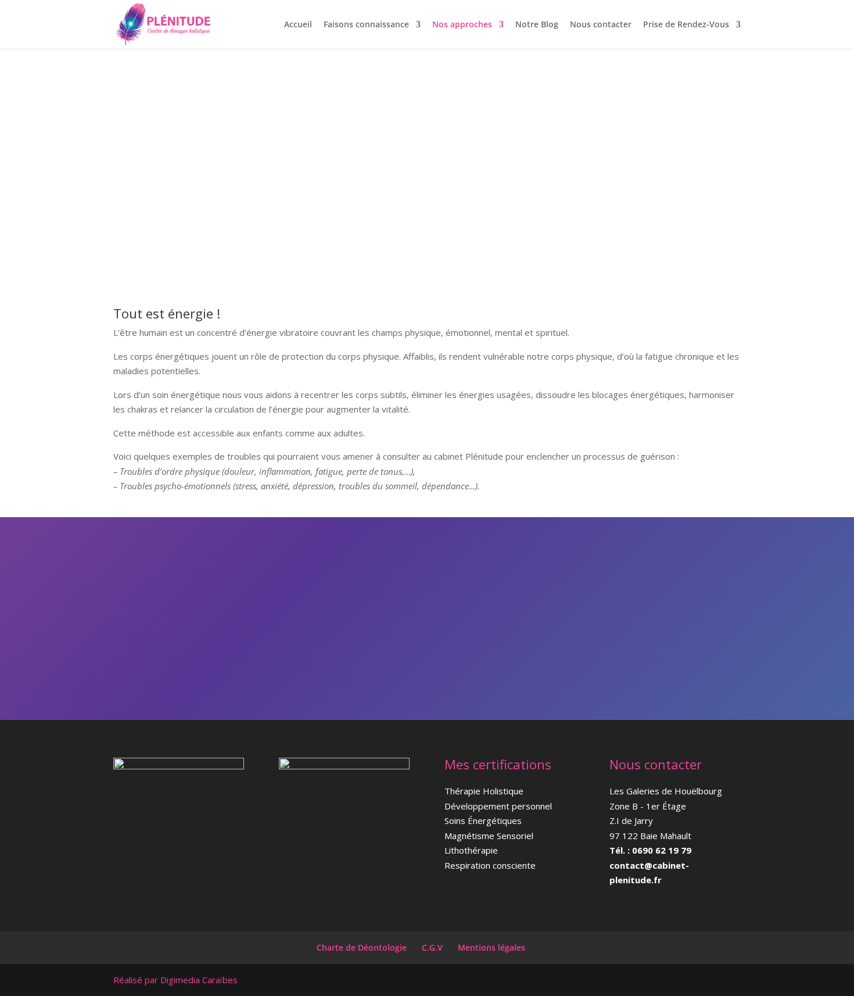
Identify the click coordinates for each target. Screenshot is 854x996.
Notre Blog (536, 25)
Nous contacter (600, 25)
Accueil (298, 25)
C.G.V (432, 947)
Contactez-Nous (622, 595)
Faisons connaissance (366, 25)
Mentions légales (491, 947)
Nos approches (462, 25)
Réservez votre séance (638, 641)
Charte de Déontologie (362, 947)
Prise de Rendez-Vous (686, 25)
